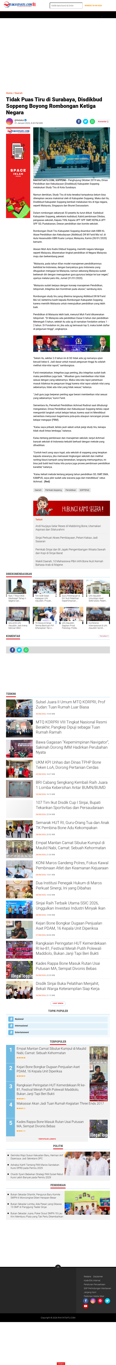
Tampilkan (104, 636)
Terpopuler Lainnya (47, 1139)
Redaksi (87, 1276)
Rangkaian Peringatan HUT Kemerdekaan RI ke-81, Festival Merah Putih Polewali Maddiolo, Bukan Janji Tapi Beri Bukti (71, 948)
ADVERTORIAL (30, 15)
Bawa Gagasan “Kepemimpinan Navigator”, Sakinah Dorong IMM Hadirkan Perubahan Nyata (72, 747)
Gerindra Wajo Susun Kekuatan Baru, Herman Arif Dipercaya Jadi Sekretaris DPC (37, 1157)
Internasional (21, 1025)
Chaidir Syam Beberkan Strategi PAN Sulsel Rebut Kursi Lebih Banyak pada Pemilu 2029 (37, 1176)
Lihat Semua (58, 1003)
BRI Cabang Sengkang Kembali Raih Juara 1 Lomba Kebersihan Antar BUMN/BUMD (72, 785)
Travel (100, 15)
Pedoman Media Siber (94, 1296)
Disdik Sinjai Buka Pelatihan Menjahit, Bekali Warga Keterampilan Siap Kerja (68, 986)
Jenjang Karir (90, 1292)
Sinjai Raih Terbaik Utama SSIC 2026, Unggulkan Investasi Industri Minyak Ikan (70, 905)
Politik (43, 15)
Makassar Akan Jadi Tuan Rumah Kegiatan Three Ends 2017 (60, 1103)
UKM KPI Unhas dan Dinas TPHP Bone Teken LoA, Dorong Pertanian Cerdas (68, 765)
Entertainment (22, 1032)
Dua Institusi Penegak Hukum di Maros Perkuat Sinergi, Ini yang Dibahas (69, 885)
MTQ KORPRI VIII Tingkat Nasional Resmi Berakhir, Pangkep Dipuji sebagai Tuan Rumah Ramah (71, 727)
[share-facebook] (78, 121)
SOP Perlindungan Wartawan (97, 1288)
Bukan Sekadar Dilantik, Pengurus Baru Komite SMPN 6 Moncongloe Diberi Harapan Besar (35, 1196)
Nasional (19, 1019)
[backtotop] (58, 1268)
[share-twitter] (85, 121)
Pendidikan (71, 490)
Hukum (67, 15)
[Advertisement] (58, 53)
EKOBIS (90, 15)
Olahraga (79, 15)
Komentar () (103, 121)
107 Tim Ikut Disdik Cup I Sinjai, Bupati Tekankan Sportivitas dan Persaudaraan (70, 805)
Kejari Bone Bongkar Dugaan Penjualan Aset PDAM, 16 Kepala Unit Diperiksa (69, 926)
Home (7, 15)
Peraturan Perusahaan (94, 1284)
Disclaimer (98, 1276)
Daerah (17, 15)
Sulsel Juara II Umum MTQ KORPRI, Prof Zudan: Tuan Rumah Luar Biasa (70, 704)
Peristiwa (55, 15)
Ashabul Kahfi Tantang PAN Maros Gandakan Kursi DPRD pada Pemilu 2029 (35, 1166)
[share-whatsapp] (92, 121)
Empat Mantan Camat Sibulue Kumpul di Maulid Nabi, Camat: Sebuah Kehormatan (71, 845)
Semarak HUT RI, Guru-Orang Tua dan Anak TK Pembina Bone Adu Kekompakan (72, 825)
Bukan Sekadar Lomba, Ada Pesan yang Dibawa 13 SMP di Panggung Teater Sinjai (36, 1206)
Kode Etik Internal (92, 1280)
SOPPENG (84, 490)
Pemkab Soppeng (53, 490)
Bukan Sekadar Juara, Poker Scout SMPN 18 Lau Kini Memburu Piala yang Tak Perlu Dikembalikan (37, 1215)
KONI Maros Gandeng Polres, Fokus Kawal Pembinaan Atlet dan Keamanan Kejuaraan (72, 865)
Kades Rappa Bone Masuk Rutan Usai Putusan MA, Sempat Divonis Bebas (68, 966)
